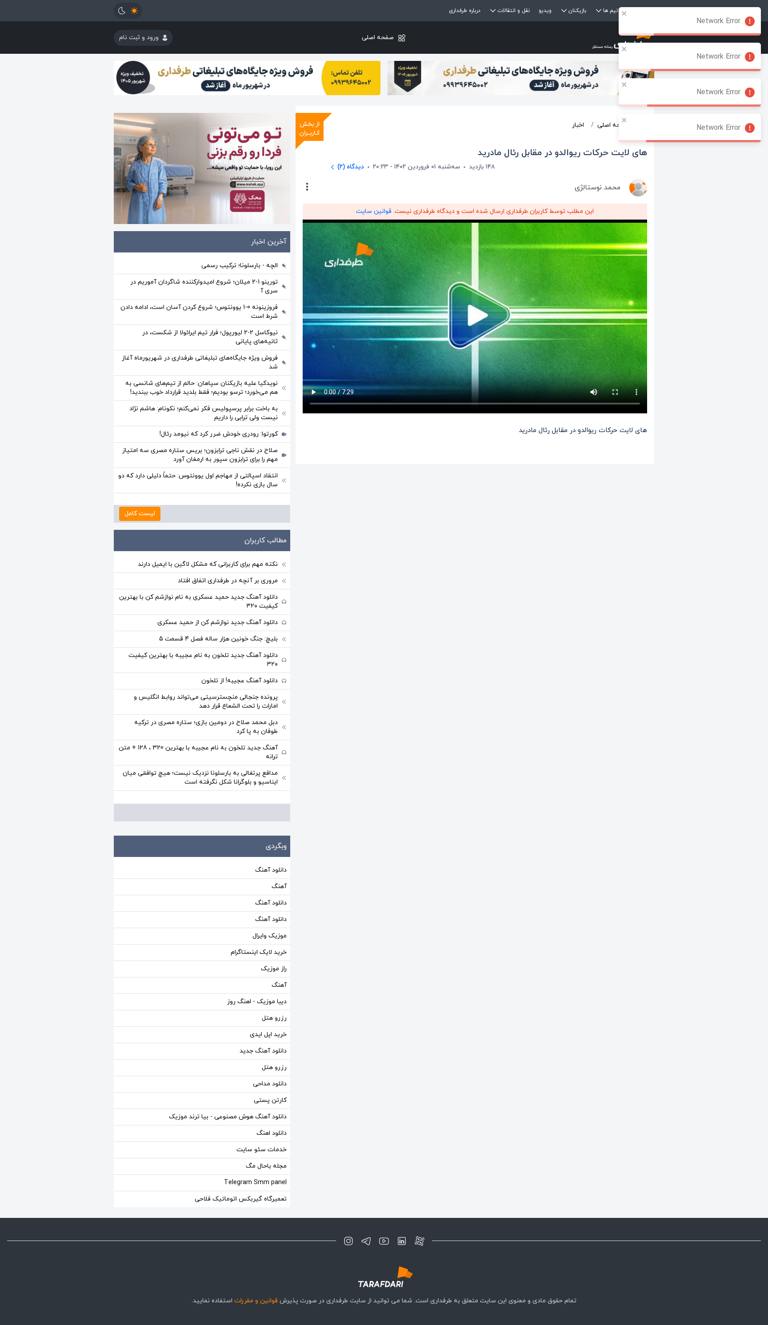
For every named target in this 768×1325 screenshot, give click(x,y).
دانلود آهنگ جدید (263, 1051)
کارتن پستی (270, 1100)
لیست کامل (139, 513)
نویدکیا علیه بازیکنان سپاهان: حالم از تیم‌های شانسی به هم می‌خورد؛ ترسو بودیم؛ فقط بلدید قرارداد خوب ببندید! (201, 387)
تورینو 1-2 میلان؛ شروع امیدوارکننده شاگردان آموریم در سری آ (204, 286)
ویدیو (545, 10)
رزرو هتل (274, 1018)
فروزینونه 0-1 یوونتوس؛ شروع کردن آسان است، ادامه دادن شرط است (199, 311)
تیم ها (610, 10)
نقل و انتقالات (513, 10)
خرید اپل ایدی (268, 1034)
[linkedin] (401, 1241)
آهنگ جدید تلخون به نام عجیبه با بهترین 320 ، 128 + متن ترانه (198, 752)
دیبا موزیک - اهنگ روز (257, 1001)
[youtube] (384, 1241)
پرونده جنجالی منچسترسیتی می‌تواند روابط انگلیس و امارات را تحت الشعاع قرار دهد (206, 701)
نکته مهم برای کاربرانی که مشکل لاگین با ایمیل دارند (208, 564)
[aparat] (419, 1241)
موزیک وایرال (269, 936)
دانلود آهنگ (271, 870)
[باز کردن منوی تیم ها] (598, 10)
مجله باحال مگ (266, 1166)
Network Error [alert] (718, 21)
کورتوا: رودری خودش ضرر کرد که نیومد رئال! (219, 434)
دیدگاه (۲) (350, 167)
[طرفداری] (564, 37)
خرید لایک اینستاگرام (259, 952)
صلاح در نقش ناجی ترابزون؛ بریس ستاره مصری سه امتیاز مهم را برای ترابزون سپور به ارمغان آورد (200, 455)
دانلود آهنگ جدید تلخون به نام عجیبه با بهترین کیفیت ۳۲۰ (203, 660)
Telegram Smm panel (255, 1182)
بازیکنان (577, 10)
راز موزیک (274, 969)
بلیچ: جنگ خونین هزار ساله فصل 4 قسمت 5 (218, 639)
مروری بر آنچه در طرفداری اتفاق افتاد (228, 580)
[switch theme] (128, 11)
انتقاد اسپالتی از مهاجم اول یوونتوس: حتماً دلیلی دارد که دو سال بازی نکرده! (198, 480)
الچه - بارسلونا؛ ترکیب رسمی (239, 265)
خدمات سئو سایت (261, 1149)
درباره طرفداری (464, 10)
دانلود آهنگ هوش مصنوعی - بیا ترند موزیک (228, 1117)
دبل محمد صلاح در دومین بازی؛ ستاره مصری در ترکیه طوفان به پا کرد (206, 727)
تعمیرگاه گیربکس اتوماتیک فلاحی (241, 1199)
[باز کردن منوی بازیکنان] (564, 10)
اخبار (578, 125)
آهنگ (279, 886)
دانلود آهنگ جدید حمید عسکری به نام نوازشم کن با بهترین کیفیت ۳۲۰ (198, 601)
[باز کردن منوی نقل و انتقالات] (492, 10)
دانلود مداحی (270, 1084)
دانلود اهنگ (271, 1133)
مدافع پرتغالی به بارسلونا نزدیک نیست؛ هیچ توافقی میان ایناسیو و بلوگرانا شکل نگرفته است (200, 777)
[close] (624, 13)
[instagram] (348, 1241)
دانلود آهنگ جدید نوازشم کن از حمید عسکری (217, 622)
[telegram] (366, 1241)
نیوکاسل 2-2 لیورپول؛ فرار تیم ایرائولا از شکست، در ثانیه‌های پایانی (210, 337)
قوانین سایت (374, 211)
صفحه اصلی (378, 37)
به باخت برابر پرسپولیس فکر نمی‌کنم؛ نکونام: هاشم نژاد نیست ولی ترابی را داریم (203, 413)
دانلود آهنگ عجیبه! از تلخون (239, 681)
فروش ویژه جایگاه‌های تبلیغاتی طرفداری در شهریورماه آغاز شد (200, 362)
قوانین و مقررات (256, 1301)
